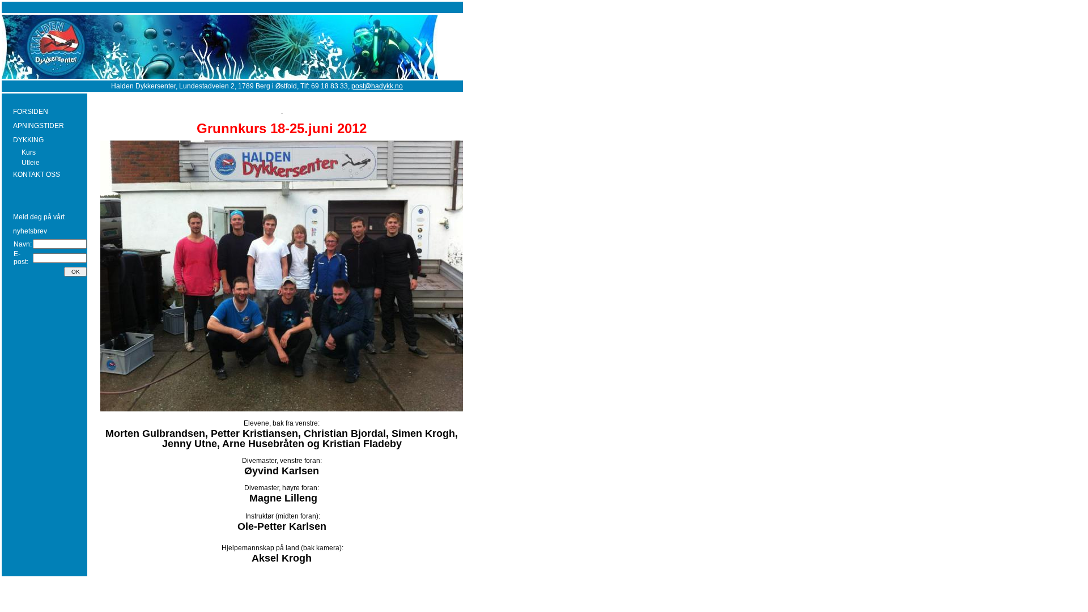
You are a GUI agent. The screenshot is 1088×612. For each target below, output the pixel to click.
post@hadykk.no (377, 86)
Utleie (31, 163)
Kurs (29, 152)
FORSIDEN (30, 112)
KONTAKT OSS (36, 174)
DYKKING (28, 140)
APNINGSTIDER (38, 126)
